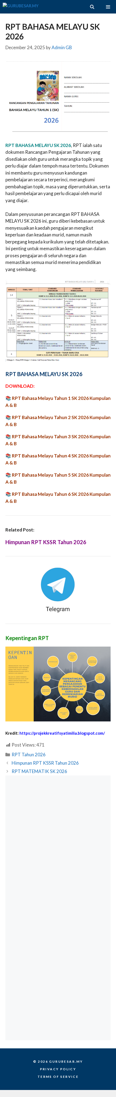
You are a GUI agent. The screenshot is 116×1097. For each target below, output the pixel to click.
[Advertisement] (58, 842)
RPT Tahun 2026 (29, 754)
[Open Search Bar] (92, 7)
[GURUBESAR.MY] (21, 7)
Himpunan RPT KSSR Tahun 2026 (45, 542)
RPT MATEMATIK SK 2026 (39, 771)
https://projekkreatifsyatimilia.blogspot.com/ (62, 733)
